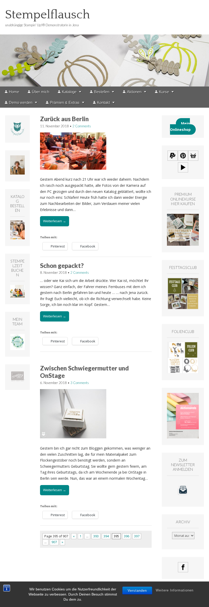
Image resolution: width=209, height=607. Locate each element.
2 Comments (81, 126)
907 (54, 542)
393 (96, 536)
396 (126, 536)
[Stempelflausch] (104, 43)
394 (106, 536)
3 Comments (79, 383)
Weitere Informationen (174, 590)
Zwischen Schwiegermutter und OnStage (84, 371)
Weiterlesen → (54, 221)
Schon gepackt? (62, 265)
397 (136, 536)
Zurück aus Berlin (64, 118)
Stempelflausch (47, 14)
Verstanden (137, 590)
